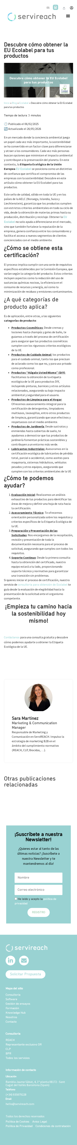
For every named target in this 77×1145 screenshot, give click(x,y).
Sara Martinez (25, 718)
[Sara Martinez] (38, 710)
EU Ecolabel (23, 169)
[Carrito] (64, 8)
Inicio (7, 103)
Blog (14, 103)
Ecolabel (24, 103)
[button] (68, 16)
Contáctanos (12, 637)
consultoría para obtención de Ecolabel (42, 584)
